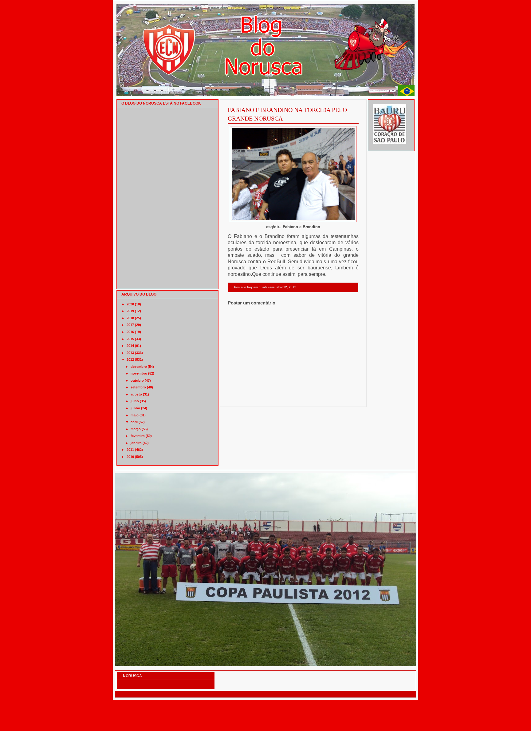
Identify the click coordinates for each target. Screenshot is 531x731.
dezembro (139, 366)
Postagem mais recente (244, 398)
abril (134, 422)
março (136, 429)
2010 (130, 457)
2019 (130, 311)
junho (135, 408)
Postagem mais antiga (343, 398)
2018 (130, 318)
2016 (130, 332)
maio (135, 415)
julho (135, 401)
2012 (130, 359)
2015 (130, 339)
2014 (130, 346)
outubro (137, 380)
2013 (130, 353)
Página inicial (294, 398)
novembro (139, 373)
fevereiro (138, 436)
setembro (138, 387)
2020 (130, 304)
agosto (136, 394)
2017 (130, 325)
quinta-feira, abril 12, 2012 (277, 287)
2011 (130, 449)
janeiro (136, 443)
